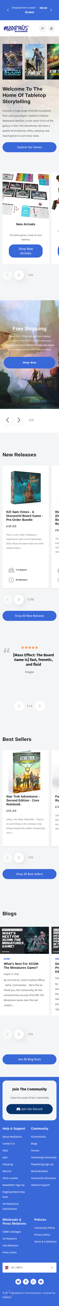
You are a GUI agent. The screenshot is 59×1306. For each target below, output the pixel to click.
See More (29, 368)
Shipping (8, 1164)
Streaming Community (43, 1157)
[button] (7, 10)
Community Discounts (43, 1178)
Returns (7, 1171)
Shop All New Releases (29, 616)
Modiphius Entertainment (26, 1293)
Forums (35, 1150)
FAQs (5, 1150)
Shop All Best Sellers (29, 874)
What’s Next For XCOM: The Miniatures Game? (21, 965)
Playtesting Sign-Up (42, 1164)
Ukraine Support (40, 1185)
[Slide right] (19, 275)
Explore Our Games (29, 147)
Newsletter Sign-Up (14, 1185)
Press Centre (10, 1252)
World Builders (39, 1171)
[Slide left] (8, 275)
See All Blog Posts (29, 1059)
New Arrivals (25, 224)
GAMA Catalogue (12, 1231)
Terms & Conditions (45, 1241)
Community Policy (44, 1227)
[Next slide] (19, 420)
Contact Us (9, 1143)
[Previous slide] (8, 420)
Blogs (34, 1143)
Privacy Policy (42, 1234)
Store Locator (10, 1178)
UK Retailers (10, 1238)
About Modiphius (12, 1136)
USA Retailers (10, 1245)
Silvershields (38, 1136)
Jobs (5, 1157)
